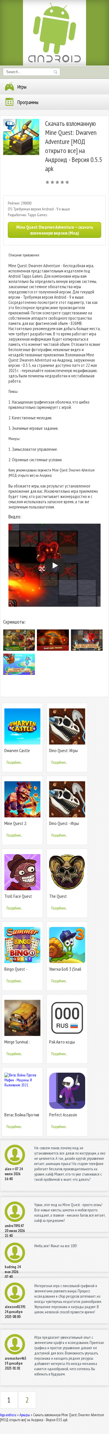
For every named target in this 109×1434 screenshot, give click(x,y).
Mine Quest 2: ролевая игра (15, 825)
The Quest (58, 896)
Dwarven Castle (17, 750)
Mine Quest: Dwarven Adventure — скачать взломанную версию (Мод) (54, 230)
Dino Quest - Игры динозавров (64, 825)
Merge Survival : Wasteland (17, 1044)
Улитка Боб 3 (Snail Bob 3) (65, 971)
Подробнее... (14, 762)
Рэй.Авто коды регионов (62, 1044)
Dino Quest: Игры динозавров (63, 752)
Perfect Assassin (63, 1115)
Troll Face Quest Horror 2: (18, 898)
